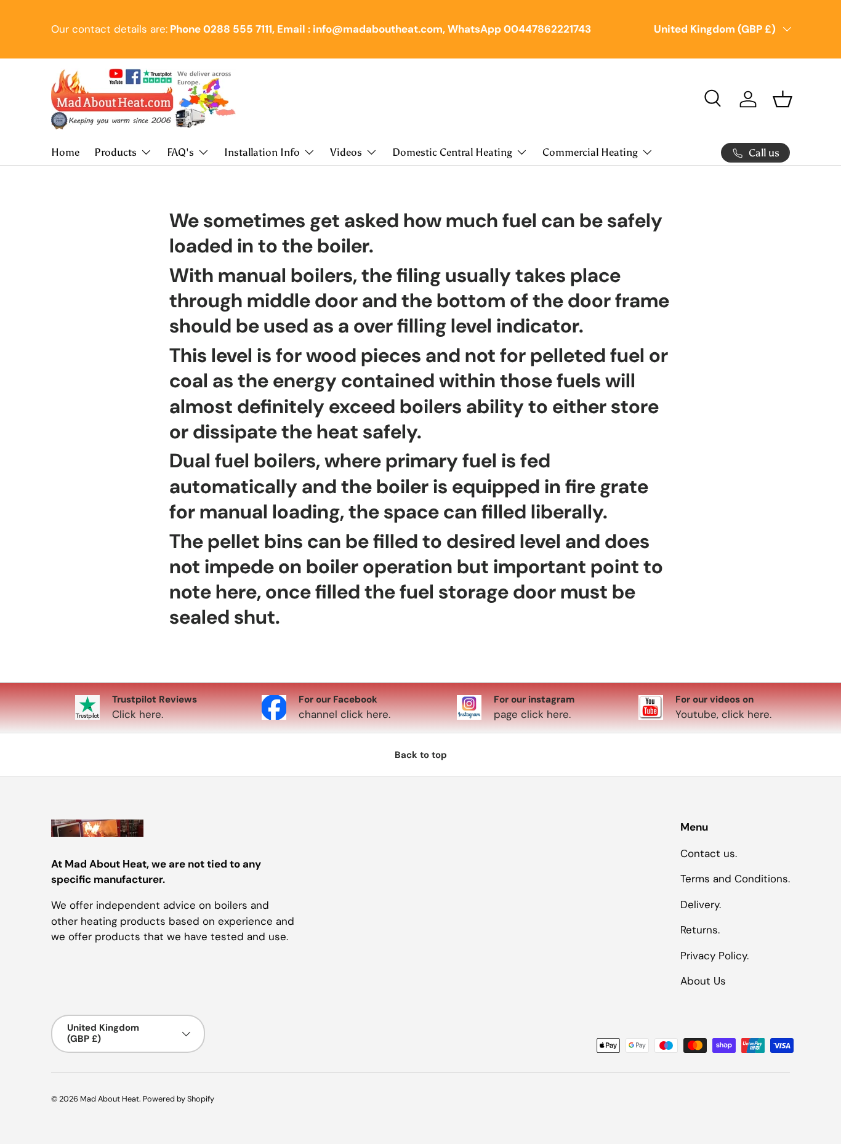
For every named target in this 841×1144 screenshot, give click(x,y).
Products (115, 152)
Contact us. (708, 853)
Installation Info (262, 152)
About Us (703, 981)
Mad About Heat (109, 1099)
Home (65, 152)
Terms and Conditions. (735, 878)
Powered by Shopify (178, 1099)
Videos (346, 152)
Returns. (700, 930)
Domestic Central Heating (452, 152)
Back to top (421, 755)
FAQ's (180, 152)
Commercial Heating (590, 152)
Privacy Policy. (714, 955)
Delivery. (700, 904)
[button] (782, 99)
